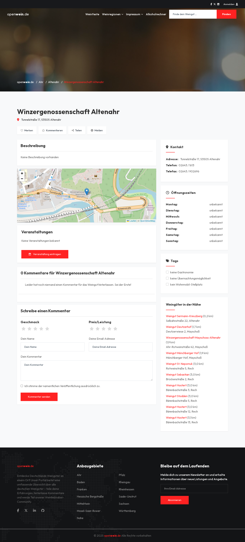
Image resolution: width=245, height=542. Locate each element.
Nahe (80, 518)
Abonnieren (174, 500)
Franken (82, 489)
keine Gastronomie (182, 272)
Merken (28, 130)
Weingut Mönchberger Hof (182, 353)
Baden (81, 482)
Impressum (133, 14)
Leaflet (132, 220)
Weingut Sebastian (178, 374)
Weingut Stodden (177, 396)
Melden (98, 130)
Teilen (78, 130)
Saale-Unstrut (127, 496)
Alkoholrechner (156, 14)
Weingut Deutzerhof (179, 327)
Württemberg (127, 511)
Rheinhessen (126, 489)
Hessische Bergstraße (90, 496)
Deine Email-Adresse (102, 338)
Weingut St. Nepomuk (179, 364)
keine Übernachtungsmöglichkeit (190, 278)
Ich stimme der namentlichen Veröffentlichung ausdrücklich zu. (62, 386)
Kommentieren (54, 130)
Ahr (41, 82)
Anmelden (228, 4)
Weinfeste (92, 14)
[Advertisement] (122, 50)
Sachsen (124, 503)
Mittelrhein (83, 503)
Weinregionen (111, 14)
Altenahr (53, 82)
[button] (86, 191)
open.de (18, 14)
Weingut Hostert (176, 385)
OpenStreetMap (147, 220)
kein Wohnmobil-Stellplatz (186, 284)
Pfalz (122, 475)
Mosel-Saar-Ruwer (88, 511)
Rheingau (124, 482)
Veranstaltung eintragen (47, 254)
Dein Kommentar (31, 356)
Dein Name (27, 338)
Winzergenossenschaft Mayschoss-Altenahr (193, 337)
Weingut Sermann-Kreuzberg (184, 316)
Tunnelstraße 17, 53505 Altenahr (41, 119)
